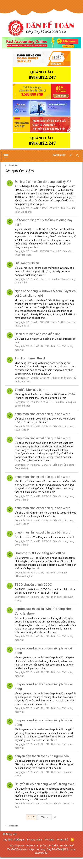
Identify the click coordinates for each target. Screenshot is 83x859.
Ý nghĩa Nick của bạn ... (31, 390)
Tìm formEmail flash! (30, 358)
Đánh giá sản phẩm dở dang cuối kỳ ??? (43, 182)
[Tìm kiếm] (77, 155)
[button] (5, 156)
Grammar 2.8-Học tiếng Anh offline (40, 553)
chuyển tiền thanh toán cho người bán (42, 756)
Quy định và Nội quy (13, 839)
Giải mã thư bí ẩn (27, 263)
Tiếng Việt (11, 834)
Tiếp (44, 817)
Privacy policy (34, 839)
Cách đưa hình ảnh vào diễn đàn (37, 334)
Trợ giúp (49, 839)
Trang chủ (62, 839)
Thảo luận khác (23, 254)
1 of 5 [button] (31, 817)
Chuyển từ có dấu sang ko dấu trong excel (45, 784)
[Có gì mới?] (70, 155)
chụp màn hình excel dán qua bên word (42, 414)
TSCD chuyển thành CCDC (33, 584)
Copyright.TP (22, 208)
